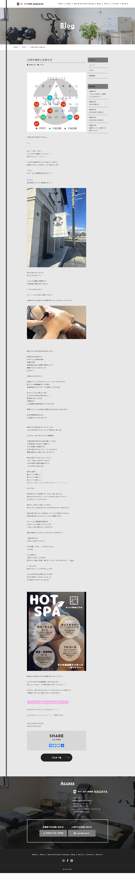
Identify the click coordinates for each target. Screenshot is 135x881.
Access (106, 4)
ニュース (92, 65)
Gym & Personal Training (84, 4)
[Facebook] (51, 745)
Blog (99, 4)
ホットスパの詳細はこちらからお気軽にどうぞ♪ (47, 702)
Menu (68, 4)
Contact (115, 4)
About (60, 4)
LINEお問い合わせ (83, 833)
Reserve (125, 4)
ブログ (42, 65)
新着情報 (92, 76)
